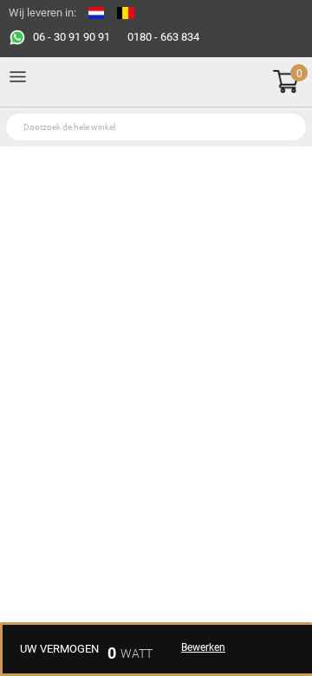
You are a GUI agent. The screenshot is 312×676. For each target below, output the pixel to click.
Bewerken (203, 647)
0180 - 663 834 (163, 36)
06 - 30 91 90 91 (71, 36)
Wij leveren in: (42, 12)
